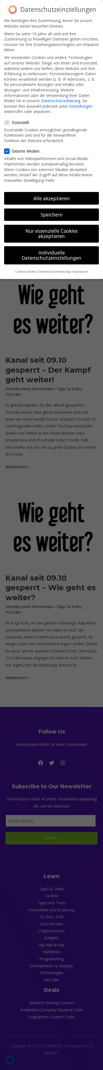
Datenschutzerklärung (60, 100)
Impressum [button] (80, 271)
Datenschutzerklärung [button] (54, 271)
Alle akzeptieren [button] (52, 198)
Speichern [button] (52, 214)
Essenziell (20, 122)
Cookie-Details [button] (25, 271)
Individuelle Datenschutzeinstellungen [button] (51, 255)
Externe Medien (26, 151)
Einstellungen (81, 106)
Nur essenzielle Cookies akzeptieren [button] (52, 233)
